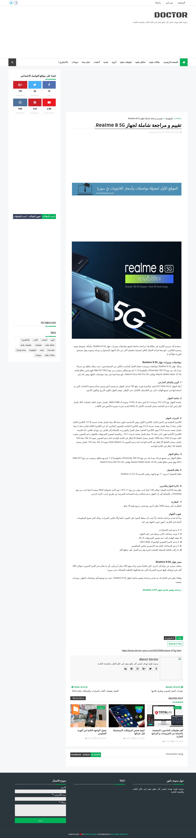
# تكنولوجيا (169, 638)
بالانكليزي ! (25, 340)
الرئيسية (181, 2)
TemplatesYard (90, 834)
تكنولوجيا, (152, 132)
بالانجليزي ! (63, 62)
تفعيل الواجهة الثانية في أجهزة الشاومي (92, 732)
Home (178, 118)
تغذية (106, 62)
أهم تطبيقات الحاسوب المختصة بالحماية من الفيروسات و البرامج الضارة (167, 733)
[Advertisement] (64, 32)
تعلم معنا (86, 62)
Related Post (176, 698)
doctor (171, 15)
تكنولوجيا (169, 118)
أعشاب (97, 62)
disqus (86, 754)
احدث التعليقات (20, 216)
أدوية (114, 62)
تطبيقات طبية (126, 62)
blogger (95, 754)
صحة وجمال (21, 350)
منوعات (75, 62)
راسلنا (158, 2)
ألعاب (35, 340)
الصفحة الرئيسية (171, 62)
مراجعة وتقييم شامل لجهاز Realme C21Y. (161, 589)
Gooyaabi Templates (119, 834)
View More (79, 698)
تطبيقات (38, 345)
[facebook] (16, 3)
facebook (76, 754)
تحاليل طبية (140, 62)
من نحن (169, 2)
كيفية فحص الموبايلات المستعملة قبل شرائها (129, 732)
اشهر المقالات (34, 216)
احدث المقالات (48, 216)
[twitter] (11, 3)
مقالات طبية (154, 62)
